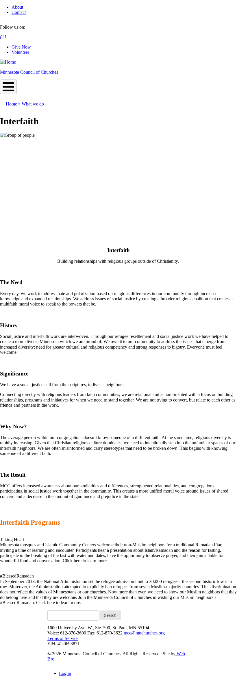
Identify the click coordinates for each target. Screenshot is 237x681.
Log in (65, 673)
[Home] (8, 62)
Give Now (21, 47)
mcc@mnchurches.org (144, 632)
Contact (19, 12)
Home (11, 103)
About (17, 7)
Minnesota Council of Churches (29, 72)
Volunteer (20, 52)
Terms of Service (62, 638)
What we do (33, 103)
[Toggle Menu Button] (8, 86)
